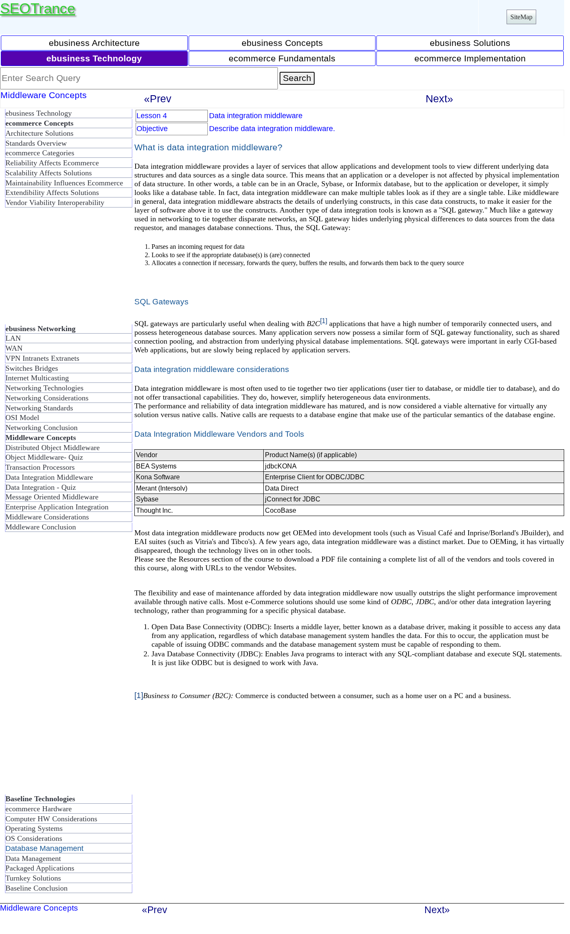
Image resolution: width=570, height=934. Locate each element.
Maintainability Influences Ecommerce (64, 183)
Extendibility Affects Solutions (52, 192)
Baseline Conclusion (36, 888)
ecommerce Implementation (470, 58)
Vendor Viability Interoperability (54, 202)
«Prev (158, 98)
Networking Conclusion (41, 427)
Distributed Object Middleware (52, 447)
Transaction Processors (40, 467)
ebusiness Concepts (282, 43)
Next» (439, 98)
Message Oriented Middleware (51, 497)
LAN (13, 338)
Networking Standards (39, 408)
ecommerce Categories (39, 153)
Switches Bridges (31, 368)
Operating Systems (34, 828)
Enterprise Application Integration (56, 507)
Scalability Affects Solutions (48, 173)
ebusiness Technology (38, 113)
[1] (323, 320)
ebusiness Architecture (94, 43)
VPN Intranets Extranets (42, 358)
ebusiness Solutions (470, 43)
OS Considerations (33, 838)
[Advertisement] (66, 269)
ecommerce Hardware (38, 809)
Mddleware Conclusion (40, 527)
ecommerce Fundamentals (282, 58)
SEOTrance (37, 8)
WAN (14, 348)
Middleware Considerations (47, 517)
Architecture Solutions (39, 133)
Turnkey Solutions (33, 878)
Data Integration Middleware (49, 477)
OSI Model (22, 417)
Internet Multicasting (37, 378)
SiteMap (521, 16)
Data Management (33, 858)
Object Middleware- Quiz (44, 457)
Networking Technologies (44, 388)
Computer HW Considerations (51, 819)
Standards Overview (36, 143)
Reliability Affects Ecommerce (52, 163)
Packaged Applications (39, 868)
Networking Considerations (46, 398)
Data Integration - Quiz (40, 487)
